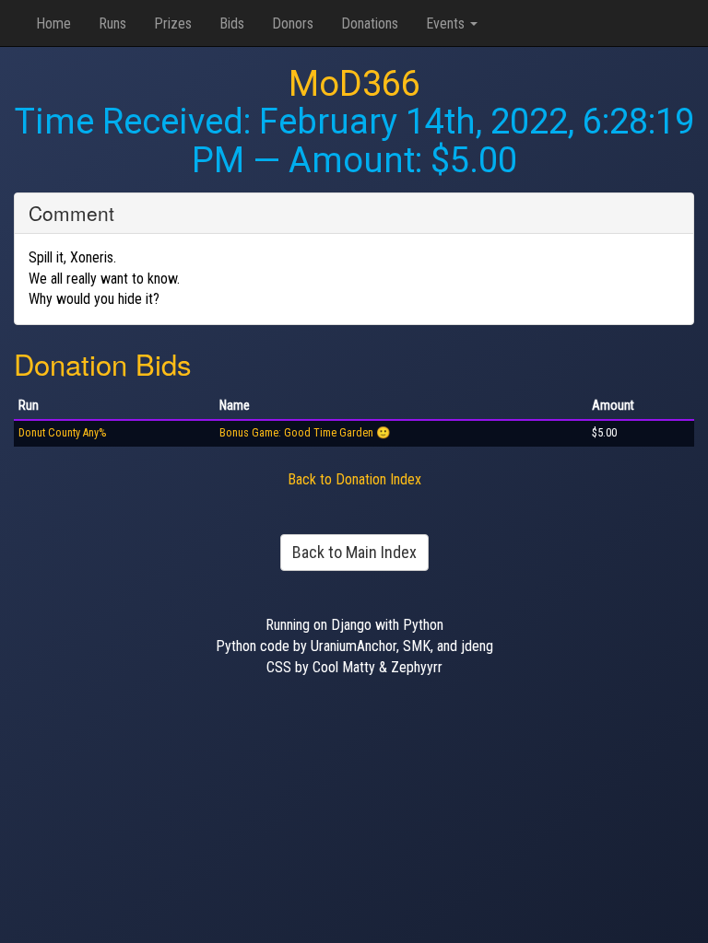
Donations (369, 23)
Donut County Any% (62, 432)
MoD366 (354, 84)
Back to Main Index (354, 552)
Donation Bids (103, 363)
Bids (231, 23)
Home (53, 23)
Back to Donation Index (354, 479)
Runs (112, 23)
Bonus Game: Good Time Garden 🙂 (304, 432)
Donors (292, 23)
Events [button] (447, 23)
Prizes (173, 23)
